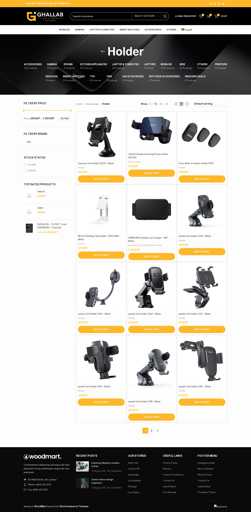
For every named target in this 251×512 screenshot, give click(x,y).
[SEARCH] (165, 16)
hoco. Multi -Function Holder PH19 (196, 163)
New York (133, 462)
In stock (31, 170)
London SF (134, 468)
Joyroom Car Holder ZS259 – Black (96, 163)
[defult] (29, 211)
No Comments (114, 471)
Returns (167, 468)
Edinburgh (133, 474)
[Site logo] (45, 16)
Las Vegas (133, 492)
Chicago (132, 486)
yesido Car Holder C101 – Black (195, 313)
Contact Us (169, 480)
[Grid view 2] (176, 104)
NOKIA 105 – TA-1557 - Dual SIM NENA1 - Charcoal (51, 226)
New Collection (205, 468)
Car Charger (148, 245)
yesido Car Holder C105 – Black (195, 386)
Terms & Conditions (173, 474)
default (41, 191)
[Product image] (101, 136)
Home (79, 104)
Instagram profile (206, 462)
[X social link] (215, 3)
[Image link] (42, 456)
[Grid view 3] (181, 104)
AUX (130, 162)
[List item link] (47, 484)
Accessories (92, 104)
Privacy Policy (170, 462)
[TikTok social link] (223, 3)
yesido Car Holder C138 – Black (144, 401)
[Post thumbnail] (82, 467)
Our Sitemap (169, 492)
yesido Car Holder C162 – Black (94, 386)
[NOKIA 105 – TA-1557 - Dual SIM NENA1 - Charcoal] (29, 228)
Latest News (169, 486)
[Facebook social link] (211, 3)
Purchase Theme (207, 492)
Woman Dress (205, 474)
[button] (101, 179)
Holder (81, 167)
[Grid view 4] (187, 104)
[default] (29, 195)
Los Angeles (134, 480)
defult (40, 207)
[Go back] (103, 51)
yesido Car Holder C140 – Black (94, 313)
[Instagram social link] (219, 3)
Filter (64, 118)
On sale (31, 164)
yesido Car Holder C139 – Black (195, 236)
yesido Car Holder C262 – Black (144, 313)
